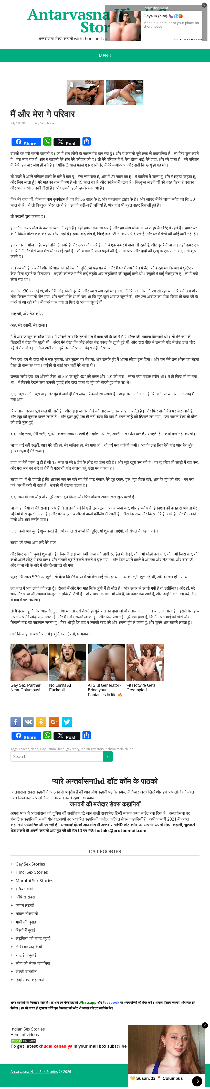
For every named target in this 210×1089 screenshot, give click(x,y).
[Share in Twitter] (67, 722)
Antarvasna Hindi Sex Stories (34, 1071)
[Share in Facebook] (15, 722)
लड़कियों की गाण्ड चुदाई (33, 938)
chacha (24, 749)
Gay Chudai (48, 749)
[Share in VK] (28, 722)
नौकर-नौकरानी (27, 913)
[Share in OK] (41, 722)
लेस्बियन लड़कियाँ (29, 947)
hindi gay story (68, 749)
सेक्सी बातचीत (26, 971)
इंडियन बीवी (24, 889)
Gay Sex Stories (45, 123)
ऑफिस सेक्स (25, 897)
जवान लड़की (25, 905)
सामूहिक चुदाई (26, 955)
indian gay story (92, 749)
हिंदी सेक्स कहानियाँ (30, 980)
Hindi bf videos (24, 1034)
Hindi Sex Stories (32, 872)
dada (34, 749)
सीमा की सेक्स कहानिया (33, 963)
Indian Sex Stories (27, 1029)
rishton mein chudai (120, 749)
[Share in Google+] (54, 722)
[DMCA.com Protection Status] (23, 1040)
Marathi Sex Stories (34, 880)
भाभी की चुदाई (26, 922)
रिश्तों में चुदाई (25, 930)
